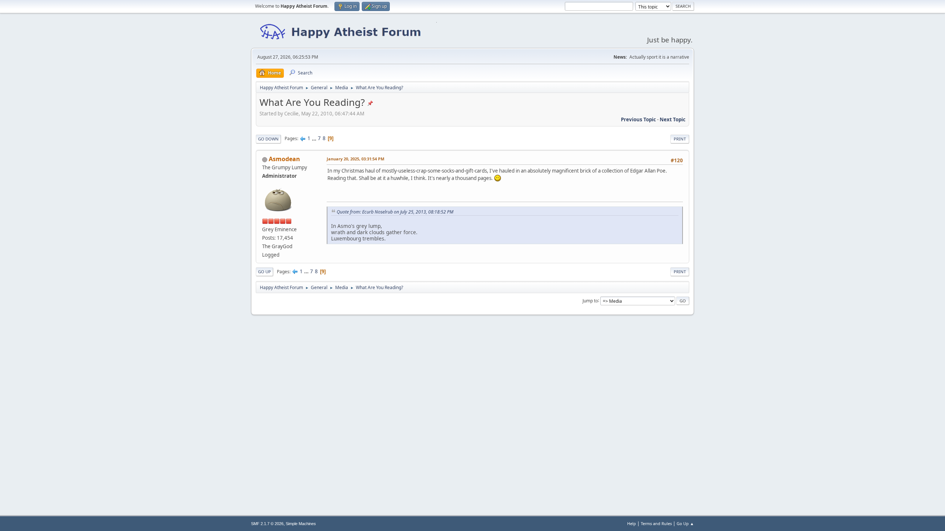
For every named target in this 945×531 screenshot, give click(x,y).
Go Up (264, 271)
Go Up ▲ (685, 523)
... (314, 138)
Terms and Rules (656, 523)
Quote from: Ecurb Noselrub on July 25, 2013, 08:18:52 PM (395, 212)
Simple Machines (301, 523)
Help (631, 523)
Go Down (268, 139)
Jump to (590, 300)
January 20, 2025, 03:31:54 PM (355, 159)
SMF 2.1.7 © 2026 (267, 523)
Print (680, 139)
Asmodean (284, 159)
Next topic (672, 119)
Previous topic (638, 119)
